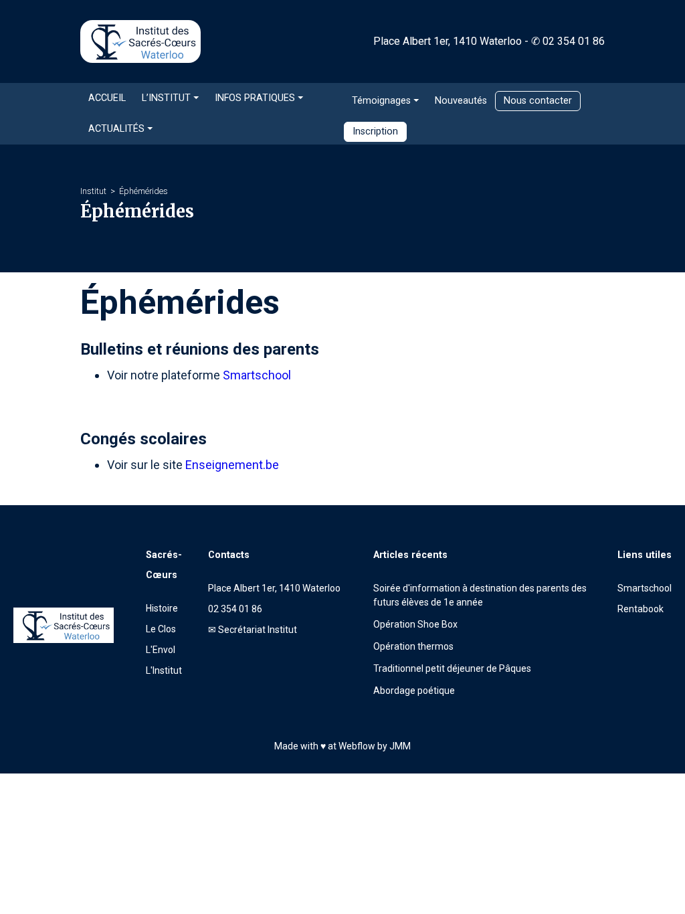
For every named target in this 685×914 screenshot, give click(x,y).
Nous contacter (538, 100)
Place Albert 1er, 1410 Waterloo (447, 41)
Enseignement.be (232, 465)
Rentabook (640, 609)
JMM (400, 746)
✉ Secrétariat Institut (252, 629)
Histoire (162, 608)
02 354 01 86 (574, 41)
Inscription (375, 131)
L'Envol (160, 649)
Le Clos (161, 629)
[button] (170, 98)
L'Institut (164, 670)
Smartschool (257, 375)
